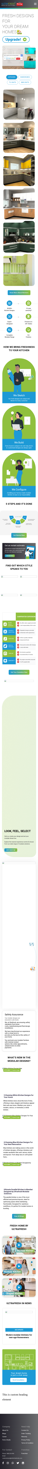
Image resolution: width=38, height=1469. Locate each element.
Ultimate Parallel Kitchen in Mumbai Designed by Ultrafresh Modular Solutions (18, 1191)
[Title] (3, 1463)
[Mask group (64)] (19, 137)
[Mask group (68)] (19, 270)
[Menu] (35, 3)
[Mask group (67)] (19, 237)
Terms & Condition (27, 1443)
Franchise (24, 1453)
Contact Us (25, 1430)
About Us (5, 1430)
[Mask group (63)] (19, 104)
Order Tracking (26, 1433)
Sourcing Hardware (19, 1330)
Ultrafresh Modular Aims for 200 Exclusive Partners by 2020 (19, 1337)
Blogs (4, 1433)
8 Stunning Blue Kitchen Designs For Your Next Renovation (18, 1143)
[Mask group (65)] (19, 170)
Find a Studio (6, 1440)
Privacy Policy (25, 1440)
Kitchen (7, 1070)
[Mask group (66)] (19, 203)
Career (4, 1437)
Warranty (24, 1437)
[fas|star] (9, 303)
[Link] (12, 4)
